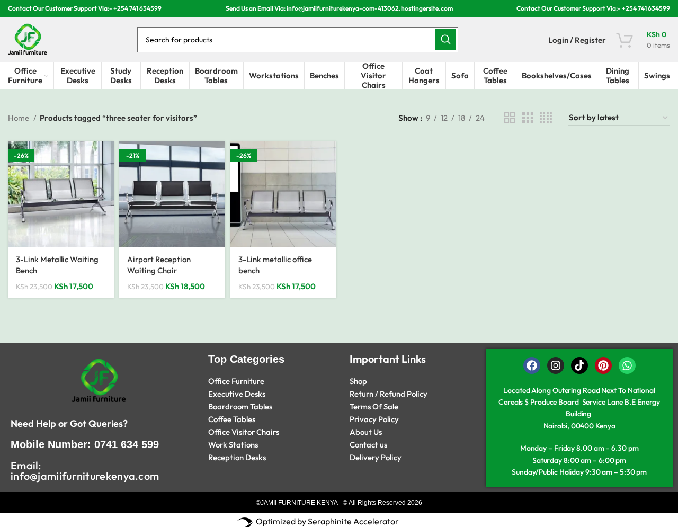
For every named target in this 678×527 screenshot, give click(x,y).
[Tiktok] (579, 365)
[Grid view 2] (509, 118)
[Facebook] (531, 365)
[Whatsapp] (627, 365)
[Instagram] (555, 365)
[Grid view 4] (546, 118)
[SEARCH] (445, 39)
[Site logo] (27, 39)
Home (19, 118)
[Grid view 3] (527, 118)
